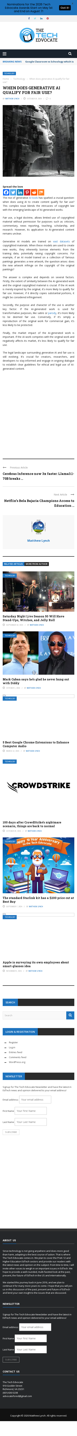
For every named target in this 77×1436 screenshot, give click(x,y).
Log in (12, 1047)
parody (52, 313)
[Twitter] (13, 192)
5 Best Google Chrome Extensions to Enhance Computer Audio (36, 744)
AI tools (33, 197)
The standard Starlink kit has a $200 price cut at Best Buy (38, 899)
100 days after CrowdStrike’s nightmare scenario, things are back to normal (32, 824)
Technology (9, 73)
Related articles (13, 563)
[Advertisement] (38, 412)
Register (13, 1042)
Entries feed (15, 1052)
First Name (8, 1111)
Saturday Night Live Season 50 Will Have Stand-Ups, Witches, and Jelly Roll (33, 618)
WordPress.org (17, 1062)
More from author (36, 563)
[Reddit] (34, 192)
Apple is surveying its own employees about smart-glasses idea (36, 964)
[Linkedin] (20, 192)
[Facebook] (6, 192)
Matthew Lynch (12, 98)
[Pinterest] (27, 192)
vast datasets (61, 241)
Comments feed (17, 1057)
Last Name (8, 1122)
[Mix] (41, 192)
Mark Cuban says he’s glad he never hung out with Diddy (36, 681)
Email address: (11, 1099)
